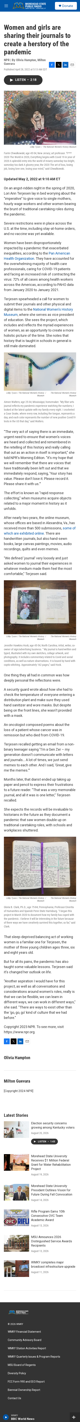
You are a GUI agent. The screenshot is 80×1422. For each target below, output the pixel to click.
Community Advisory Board (24, 1340)
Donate (67, 6)
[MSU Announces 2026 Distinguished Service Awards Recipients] (16, 1243)
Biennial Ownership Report (24, 1390)
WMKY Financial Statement (24, 1331)
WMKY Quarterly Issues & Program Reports (34, 1356)
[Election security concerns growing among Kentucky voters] (16, 1129)
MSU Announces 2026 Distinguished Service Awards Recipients (51, 1241)
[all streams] (75, 1417)
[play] (5, 1417)
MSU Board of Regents (22, 1365)
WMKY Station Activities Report (27, 1348)
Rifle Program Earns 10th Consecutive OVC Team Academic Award (48, 1216)
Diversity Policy (17, 1373)
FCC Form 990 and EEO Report (26, 1381)
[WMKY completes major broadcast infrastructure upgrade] (16, 1268)
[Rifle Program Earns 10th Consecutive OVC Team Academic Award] (16, 1217)
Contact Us (14, 1398)
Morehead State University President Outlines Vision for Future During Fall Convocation (51, 1190)
